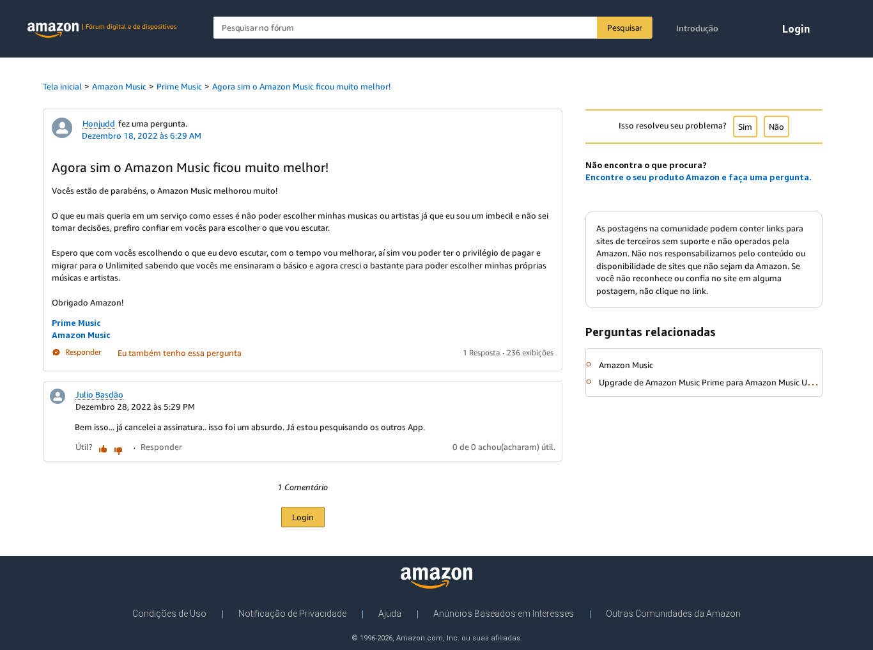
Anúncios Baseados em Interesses (503, 613)
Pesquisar (624, 27)
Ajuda (389, 613)
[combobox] (433, 28)
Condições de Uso (169, 613)
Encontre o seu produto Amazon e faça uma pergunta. (698, 177)
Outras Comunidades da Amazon (673, 613)
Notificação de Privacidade (292, 613)
